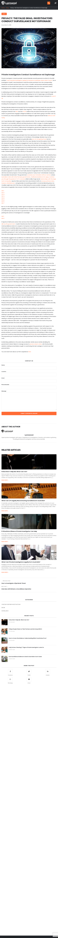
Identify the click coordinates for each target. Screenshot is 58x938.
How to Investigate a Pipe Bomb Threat (14, 583)
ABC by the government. (9, 224)
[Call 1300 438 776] (48, 3)
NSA (17, 111)
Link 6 (3, 201)
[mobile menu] (55, 3)
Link (2, 203)
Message (4, 391)
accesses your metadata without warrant (39, 175)
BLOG (4, 14)
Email (3, 378)
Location (4, 371)
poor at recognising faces (39, 139)
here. (29, 351)
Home (3, 7)
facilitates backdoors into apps (40, 177)
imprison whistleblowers (8, 183)
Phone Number (5, 384)
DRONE (3, 607)
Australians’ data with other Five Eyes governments (16, 177)
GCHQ (24, 111)
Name (3, 365)
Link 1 (3, 191)
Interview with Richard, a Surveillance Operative (16, 589)
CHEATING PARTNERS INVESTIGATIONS (11, 604)
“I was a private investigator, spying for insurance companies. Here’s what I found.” (29, 80)
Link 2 (3, 193)
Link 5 (3, 199)
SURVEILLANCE (5, 611)
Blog (7, 7)
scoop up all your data (47, 181)
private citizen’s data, (36, 344)
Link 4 (3, 197)
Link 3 (3, 195)
